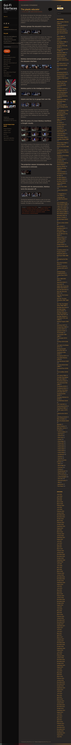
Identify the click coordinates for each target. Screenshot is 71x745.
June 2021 (59, 543)
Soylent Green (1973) (62, 275)
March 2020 (60, 571)
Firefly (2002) (60, 135)
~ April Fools (60, 433)
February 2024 (60, 511)
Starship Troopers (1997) (63, 321)
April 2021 (59, 546)
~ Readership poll (61, 471)
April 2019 (59, 592)
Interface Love (7, 132)
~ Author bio (60, 435)
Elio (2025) (59, 122)
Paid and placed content (9, 57)
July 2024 (59, 507)
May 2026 (59, 498)
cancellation (29, 208)
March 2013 (60, 721)
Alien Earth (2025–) (61, 31)
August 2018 (60, 605)
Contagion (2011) (61, 90)
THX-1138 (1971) (61, 404)
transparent (38, 211)
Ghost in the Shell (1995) (63, 146)
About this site (7, 61)
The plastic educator (30, 9)
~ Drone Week (60, 441)
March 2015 (60, 676)
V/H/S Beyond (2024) (62, 417)
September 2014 (61, 687)
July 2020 (59, 563)
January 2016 (60, 657)
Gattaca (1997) (60, 144)
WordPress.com (47, 741)
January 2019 (60, 597)
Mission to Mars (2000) (62, 222)
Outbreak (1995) (61, 239)
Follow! (7, 51)
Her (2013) (59, 161)
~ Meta (58, 463)
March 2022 (60, 531)
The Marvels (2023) (62, 388)
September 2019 (61, 582)
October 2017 (60, 624)
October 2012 (60, 731)
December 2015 (61, 659)
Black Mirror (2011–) (62, 63)
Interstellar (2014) (61, 173)
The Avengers (60, 332)
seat (45, 210)
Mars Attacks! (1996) (62, 211)
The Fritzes (6, 74)
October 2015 (60, 663)
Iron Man (59, 175)
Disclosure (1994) (61, 105)
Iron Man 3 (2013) (61, 181)
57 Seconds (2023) (61, 25)
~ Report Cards (60, 473)
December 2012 (61, 727)
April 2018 (59, 612)
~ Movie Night (60, 465)
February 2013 (60, 723)
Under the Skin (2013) (62, 413)
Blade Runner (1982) (62, 68)
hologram (41, 208)
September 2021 (61, 537)
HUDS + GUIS (7, 130)
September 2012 (61, 733)
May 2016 (59, 654)
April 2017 (59, 635)
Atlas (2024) (60, 43)
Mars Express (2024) (62, 213)
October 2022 (60, 524)
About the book (7, 59)
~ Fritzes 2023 (60, 447)
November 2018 (61, 601)
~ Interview (59, 458)
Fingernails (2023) (61, 133)
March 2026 (60, 501)
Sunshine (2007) (61, 329)
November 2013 (61, 706)
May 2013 (59, 717)
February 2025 (60, 505)
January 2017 (60, 640)
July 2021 (59, 541)
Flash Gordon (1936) (62, 137)
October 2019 (60, 580)
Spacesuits (59, 284)
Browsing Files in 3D (62, 74)
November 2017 (61, 622)
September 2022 (61, 526)
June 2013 (59, 716)
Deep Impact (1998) (61, 99)
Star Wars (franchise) (62, 307)
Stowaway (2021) (61, 325)
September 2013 (61, 710)
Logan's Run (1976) (61, 208)
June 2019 (59, 588)
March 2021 (60, 548)
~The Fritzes (60, 486)
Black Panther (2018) (62, 65)
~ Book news (60, 437)
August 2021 (60, 539)
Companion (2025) (61, 88)
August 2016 (60, 650)
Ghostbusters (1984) (62, 150)
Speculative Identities (9, 138)
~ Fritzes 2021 (60, 443)
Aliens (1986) (60, 36)
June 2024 (59, 509)
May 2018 (59, 610)
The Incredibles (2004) (62, 371)
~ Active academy (61, 431)
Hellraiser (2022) (61, 159)
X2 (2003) (59, 430)
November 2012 (61, 729)
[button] (26, 32)
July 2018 (59, 607)
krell (30, 210)
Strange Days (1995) (62, 327)
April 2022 (59, 530)
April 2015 (59, 674)
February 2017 (60, 639)
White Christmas (61, 426)
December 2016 (61, 642)
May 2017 (59, 633)
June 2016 (59, 652)
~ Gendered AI (60, 454)
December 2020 (61, 554)
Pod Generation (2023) (62, 246)
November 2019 (61, 578)
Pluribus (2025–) (61, 244)
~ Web (58, 482)
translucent (32, 211)
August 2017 (60, 627)
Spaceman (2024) (61, 282)
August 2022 (60, 528)
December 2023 (61, 515)
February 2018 (60, 616)
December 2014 (61, 682)
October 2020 (60, 558)
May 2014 (59, 695)
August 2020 (60, 562)
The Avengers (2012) (62, 338)
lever (32, 210)
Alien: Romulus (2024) (62, 32)
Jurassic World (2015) (62, 190)
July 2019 (59, 586)
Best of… (6, 16)
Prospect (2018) (61, 251)
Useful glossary (7, 75)
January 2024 (60, 513)
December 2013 (61, 704)
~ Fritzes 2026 (60, 452)
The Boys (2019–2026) (62, 341)
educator (34, 208)
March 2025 (60, 503)
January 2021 (60, 552)
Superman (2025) (61, 330)
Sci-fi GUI (6, 136)
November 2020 (61, 556)
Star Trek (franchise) (62, 289)
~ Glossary (59, 456)
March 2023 (60, 520)
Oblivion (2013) (60, 237)
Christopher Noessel (36, 11)
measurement (39, 210)
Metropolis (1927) (61, 215)
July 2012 (59, 736)
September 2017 (61, 625)
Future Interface (7, 128)
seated (48, 210)
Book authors (7, 66)
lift (34, 210)
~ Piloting (59, 469)
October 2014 (60, 686)
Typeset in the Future (9, 140)
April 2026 (59, 500)
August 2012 (60, 734)
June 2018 (59, 609)
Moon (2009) (60, 226)
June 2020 (59, 565)
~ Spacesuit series (61, 480)
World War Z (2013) (61, 428)
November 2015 (61, 661)
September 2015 (61, 665)
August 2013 (60, 712)
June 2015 (59, 671)
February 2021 (60, 550)
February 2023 (60, 522)
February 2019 (60, 595)
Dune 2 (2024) (60, 117)
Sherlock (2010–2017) (62, 268)
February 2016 (60, 656)
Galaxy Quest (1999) (62, 142)
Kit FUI (5, 134)
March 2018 (60, 614)
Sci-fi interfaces (10, 6)
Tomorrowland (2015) (62, 406)
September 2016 (61, 648)
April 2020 (59, 569)
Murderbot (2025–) (61, 228)
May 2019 (59, 590)
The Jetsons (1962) (61, 375)
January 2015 (60, 680)
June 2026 (59, 496)
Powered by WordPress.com (27, 741)
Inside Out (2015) (61, 171)
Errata (5, 70)
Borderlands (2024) (61, 72)
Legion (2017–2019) (62, 206)
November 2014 (61, 684)
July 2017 (59, 629)
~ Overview (60, 467)
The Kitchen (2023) (61, 380)
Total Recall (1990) (61, 408)
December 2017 (61, 620)
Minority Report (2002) (62, 219)
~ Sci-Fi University (61, 474)
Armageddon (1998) (61, 41)
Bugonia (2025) (60, 76)
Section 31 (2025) (61, 266)
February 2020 (60, 573)
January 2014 (60, 702)
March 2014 (60, 699)
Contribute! (6, 68)
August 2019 (60, 584)
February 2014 (60, 701)
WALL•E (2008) (61, 419)
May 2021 (59, 545)
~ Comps (59, 439)
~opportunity (60, 484)
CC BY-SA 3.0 (12, 120)
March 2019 (60, 593)
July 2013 (59, 714)
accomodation (44, 207)
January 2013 (60, 725)
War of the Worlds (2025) (63, 420)
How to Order (7, 55)
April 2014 (59, 697)
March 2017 (60, 637)
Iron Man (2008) (61, 177)
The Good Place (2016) (62, 368)
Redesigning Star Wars (62, 259)
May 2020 (59, 567)
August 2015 (60, 667)
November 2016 (61, 644)
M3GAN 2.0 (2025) (61, 209)
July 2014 (59, 691)
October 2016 (60, 646)
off (43, 210)
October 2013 (60, 708)
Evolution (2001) (61, 124)
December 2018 (61, 599)
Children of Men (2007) (62, 78)
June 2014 (59, 693)
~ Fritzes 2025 (60, 450)
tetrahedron (27, 211)
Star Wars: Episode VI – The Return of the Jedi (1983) (62, 318)
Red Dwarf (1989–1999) (62, 255)
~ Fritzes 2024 (60, 448)
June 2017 (59, 631)
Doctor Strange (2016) (62, 106)
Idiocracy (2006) (61, 166)
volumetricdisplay (34, 213)
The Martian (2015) (61, 386)
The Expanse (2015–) (62, 355)
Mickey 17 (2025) (61, 217)
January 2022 (60, 535)
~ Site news (60, 478)
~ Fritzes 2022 (60, 445)
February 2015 (60, 678)
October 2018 (60, 603)
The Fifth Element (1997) (63, 361)
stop (23, 211)
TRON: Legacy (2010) (62, 410)
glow (38, 208)
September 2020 (61, 560)
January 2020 (60, 575)
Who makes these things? (10, 72)
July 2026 (59, 494)
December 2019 (61, 577)
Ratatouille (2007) (61, 253)
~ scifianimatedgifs (61, 476)
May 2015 (59, 672)
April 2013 (59, 719)
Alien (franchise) (61, 29)
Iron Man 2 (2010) (61, 179)
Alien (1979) (60, 27)
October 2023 (60, 518)
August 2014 (60, 689)
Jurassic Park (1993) (62, 186)
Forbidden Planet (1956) (31, 207)
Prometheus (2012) (61, 250)
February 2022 (60, 533)
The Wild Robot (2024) (62, 400)
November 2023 (61, 516)
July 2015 (59, 669)
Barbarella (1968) (61, 52)
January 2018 (60, 618)
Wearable (59, 424)
